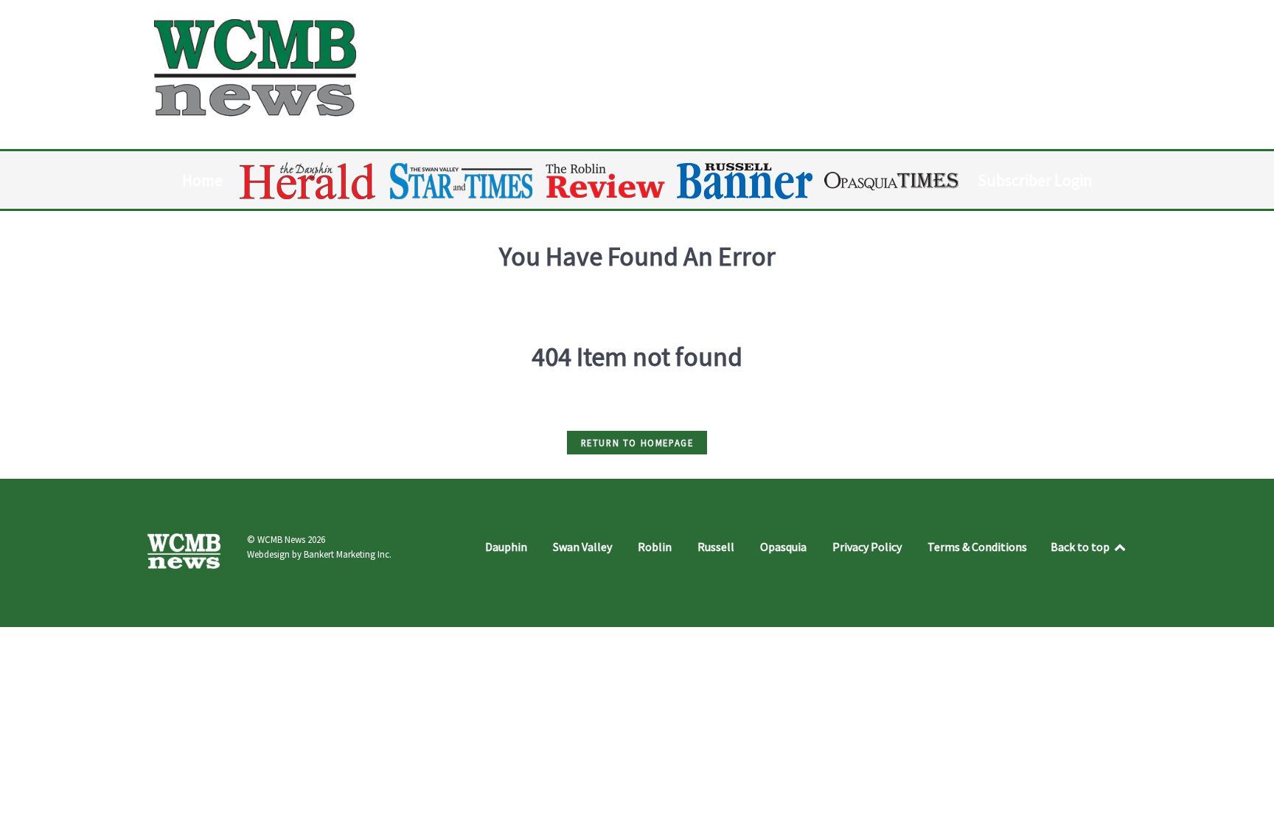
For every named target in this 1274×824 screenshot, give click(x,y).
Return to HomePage (637, 443)
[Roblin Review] (606, 180)
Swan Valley (582, 546)
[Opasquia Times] (892, 181)
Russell (715, 546)
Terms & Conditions (977, 546)
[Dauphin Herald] (308, 180)
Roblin (655, 546)
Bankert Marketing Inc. (347, 554)
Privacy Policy (867, 546)
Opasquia (783, 546)
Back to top (1081, 546)
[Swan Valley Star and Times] (461, 180)
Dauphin (506, 546)
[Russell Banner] (746, 181)
